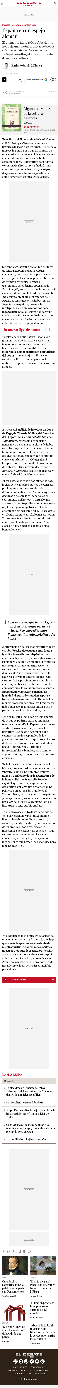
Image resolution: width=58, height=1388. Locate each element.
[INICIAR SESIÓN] (54, 3)
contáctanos (37, 1367)
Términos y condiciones (19, 1370)
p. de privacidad (41, 1370)
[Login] (54, 3)
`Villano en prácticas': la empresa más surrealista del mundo (42, 1308)
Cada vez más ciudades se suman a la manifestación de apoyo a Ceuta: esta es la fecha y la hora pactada (30, 1128)
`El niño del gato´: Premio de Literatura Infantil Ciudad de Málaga (42, 1286)
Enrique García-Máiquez (26, 65)
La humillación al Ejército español (26, 1139)
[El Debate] (29, 3)
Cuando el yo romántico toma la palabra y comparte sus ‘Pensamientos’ (13, 1286)
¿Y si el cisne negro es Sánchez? (24, 1102)
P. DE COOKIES (19, 1374)
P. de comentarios (36, 1374)
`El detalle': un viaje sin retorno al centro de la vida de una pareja (14, 1332)
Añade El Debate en (34, 79)
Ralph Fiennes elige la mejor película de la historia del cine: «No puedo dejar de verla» (30, 1114)
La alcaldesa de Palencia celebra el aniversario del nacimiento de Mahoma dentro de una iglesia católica (29, 1091)
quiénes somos (20, 1367)
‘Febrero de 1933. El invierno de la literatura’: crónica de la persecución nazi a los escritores (42, 1332)
